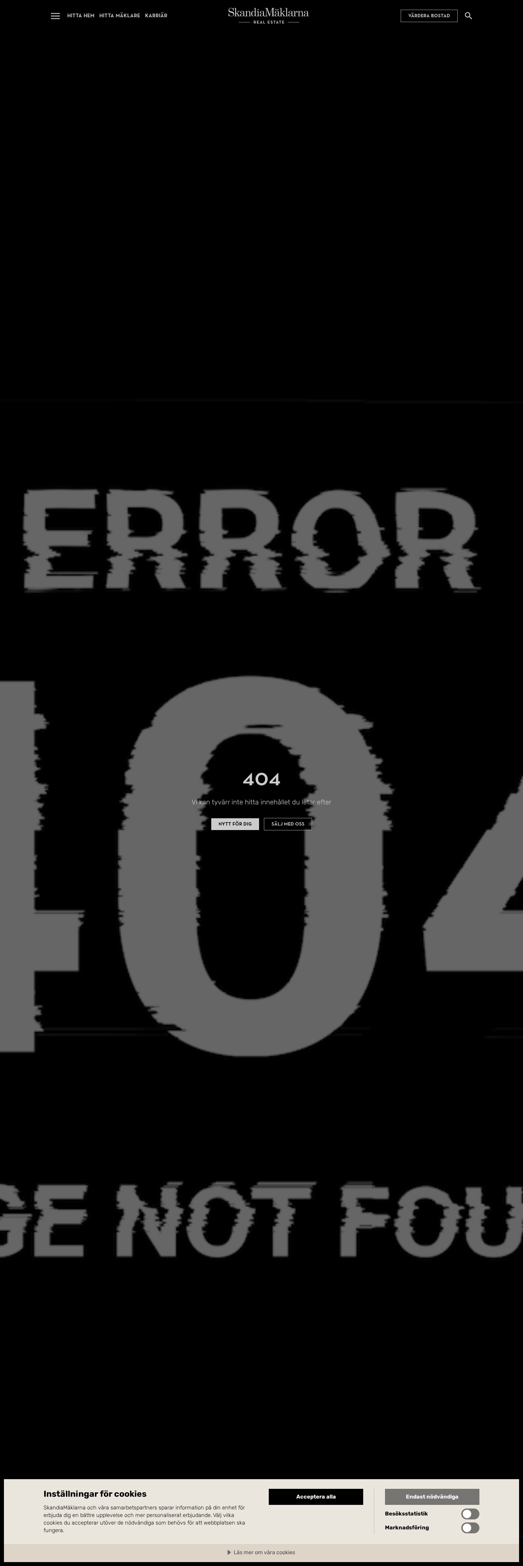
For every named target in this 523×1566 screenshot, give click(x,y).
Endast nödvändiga (432, 1496)
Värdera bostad (429, 15)
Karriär (156, 15)
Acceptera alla (316, 1496)
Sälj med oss (287, 824)
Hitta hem (80, 15)
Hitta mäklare (119, 15)
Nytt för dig (235, 824)
